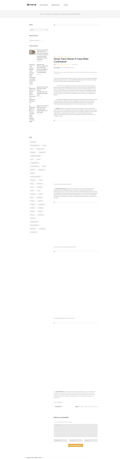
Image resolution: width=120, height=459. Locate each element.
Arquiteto (33, 152)
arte (32, 159)
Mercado (33, 194)
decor (44, 166)
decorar (33, 169)
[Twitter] (66, 406)
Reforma (33, 218)
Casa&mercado (34, 162)
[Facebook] (63, 406)
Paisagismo (41, 204)
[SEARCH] (47, 29)
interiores (39, 187)
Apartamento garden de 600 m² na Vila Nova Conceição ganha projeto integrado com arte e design (42, 109)
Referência (40, 214)
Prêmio (32, 214)
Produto (32, 208)
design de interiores (35, 176)
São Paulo (33, 228)
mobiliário (40, 197)
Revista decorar (48, 14)
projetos (40, 211)
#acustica (33, 142)
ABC (32, 149)
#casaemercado (35, 145)
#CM (44, 145)
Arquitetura (42, 152)
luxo (39, 190)
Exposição (39, 183)
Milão (32, 197)
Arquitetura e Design (35, 155)
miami (40, 194)
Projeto (32, 211)
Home (41, 14)
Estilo (32, 183)
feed (32, 187)
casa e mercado (34, 166)
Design (32, 173)
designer (33, 180)
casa (38, 159)
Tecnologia (42, 228)
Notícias (40, 201)
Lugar (32, 190)
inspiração (90, 406)
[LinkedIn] (69, 406)
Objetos (32, 204)
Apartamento (40, 149)
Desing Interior (66, 64)
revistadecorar (34, 221)
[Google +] (71, 406)
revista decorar (34, 225)
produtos (41, 208)
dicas (40, 180)
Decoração (56, 14)
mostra (32, 201)
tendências (33, 232)
